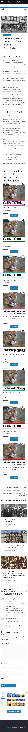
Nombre (4, 664)
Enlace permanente (23, 602)
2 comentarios (7, 53)
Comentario (5, 643)
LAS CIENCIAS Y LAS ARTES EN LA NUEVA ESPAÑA (13, 547)
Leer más (14, 215)
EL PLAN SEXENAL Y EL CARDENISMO (10, 520)
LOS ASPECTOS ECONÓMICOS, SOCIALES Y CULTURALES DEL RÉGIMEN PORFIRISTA (15, 489)
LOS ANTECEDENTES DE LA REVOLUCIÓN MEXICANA (13, 495)
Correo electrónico (7, 671)
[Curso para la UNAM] (3, 9)
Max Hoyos (6, 51)
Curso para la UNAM (14, 711)
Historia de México (7, 35)
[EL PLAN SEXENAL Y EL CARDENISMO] (14, 505)
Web (2, 678)
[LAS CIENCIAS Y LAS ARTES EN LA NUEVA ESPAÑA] (14, 531)
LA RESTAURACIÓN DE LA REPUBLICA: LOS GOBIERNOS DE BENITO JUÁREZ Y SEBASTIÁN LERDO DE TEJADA (14, 575)
